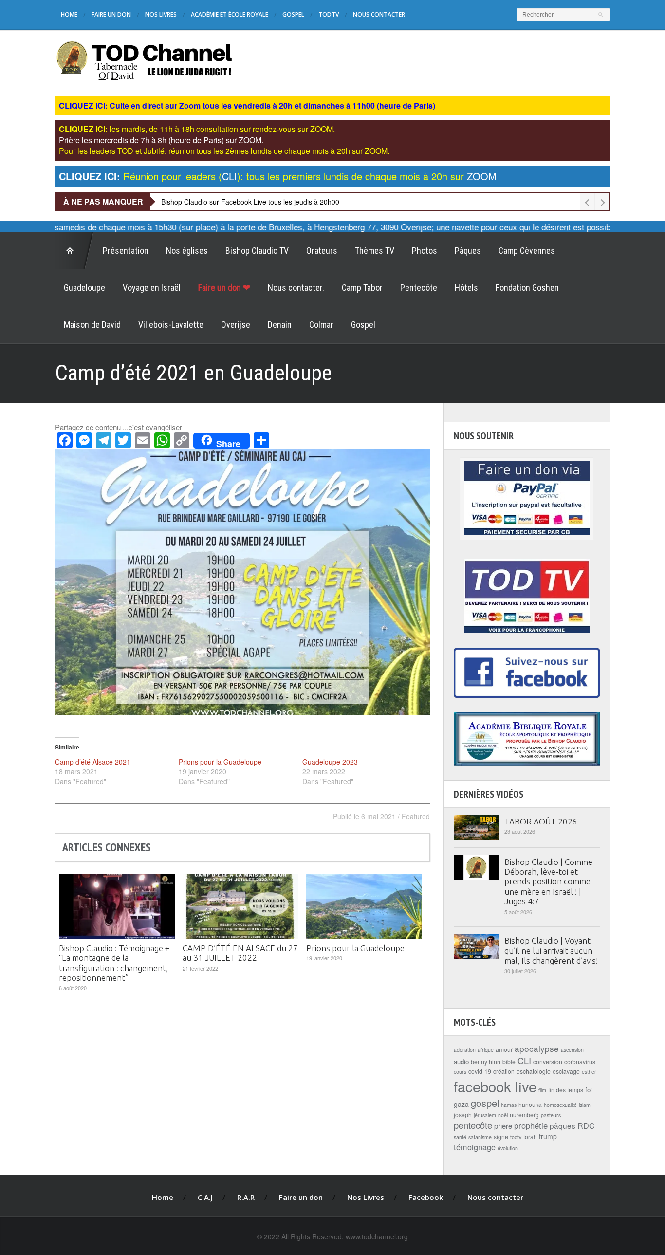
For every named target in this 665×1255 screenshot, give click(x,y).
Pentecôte (418, 287)
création (504, 1071)
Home (69, 14)
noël (503, 1115)
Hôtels (466, 287)
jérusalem (485, 1115)
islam (585, 1104)
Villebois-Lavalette (170, 324)
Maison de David (92, 324)
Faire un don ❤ (224, 287)
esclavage (566, 1071)
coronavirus (579, 1061)
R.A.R (246, 1197)
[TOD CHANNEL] (144, 59)
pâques (562, 1125)
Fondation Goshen (527, 287)
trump (548, 1136)
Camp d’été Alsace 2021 (92, 762)
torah (530, 1136)
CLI (524, 1060)
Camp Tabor (362, 287)
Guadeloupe (84, 287)
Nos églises (187, 250)
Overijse (235, 324)
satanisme (480, 1137)
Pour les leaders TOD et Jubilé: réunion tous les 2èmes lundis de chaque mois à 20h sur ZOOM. (224, 150)
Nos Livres (161, 14)
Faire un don (111, 14)
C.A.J (205, 1197)
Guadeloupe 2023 (330, 762)
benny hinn (485, 1061)
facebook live (495, 1086)
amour (504, 1049)
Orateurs (321, 250)
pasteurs (551, 1115)
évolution (508, 1148)
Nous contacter (379, 14)
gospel (485, 1103)
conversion (547, 1061)
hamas (509, 1104)
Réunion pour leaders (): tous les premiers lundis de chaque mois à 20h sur (278, 176)
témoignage (475, 1147)
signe (501, 1136)
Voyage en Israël (152, 287)
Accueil (74, 250)
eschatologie (534, 1071)
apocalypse (537, 1048)
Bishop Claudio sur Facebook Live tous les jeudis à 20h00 (250, 201)
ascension (572, 1049)
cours (460, 1071)
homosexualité (560, 1104)
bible (509, 1061)
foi (588, 1089)
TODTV (328, 14)
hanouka (530, 1104)
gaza (461, 1104)
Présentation (125, 250)
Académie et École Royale (229, 14)
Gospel (293, 14)
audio (461, 1061)
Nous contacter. (296, 287)
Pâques (468, 250)
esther (589, 1071)
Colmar (321, 324)
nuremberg (524, 1114)
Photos (424, 250)
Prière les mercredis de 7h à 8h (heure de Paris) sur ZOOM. (161, 140)
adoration (465, 1049)
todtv (515, 1137)
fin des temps (565, 1090)
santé (460, 1137)
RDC (586, 1125)
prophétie (531, 1125)
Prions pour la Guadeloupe (220, 762)
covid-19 (479, 1071)
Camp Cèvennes (527, 250)
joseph (463, 1114)
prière (503, 1126)
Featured (416, 816)
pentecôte (473, 1125)
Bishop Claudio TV (257, 250)
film (542, 1090)
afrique (486, 1049)
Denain (280, 324)
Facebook (425, 1197)
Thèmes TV (374, 250)
